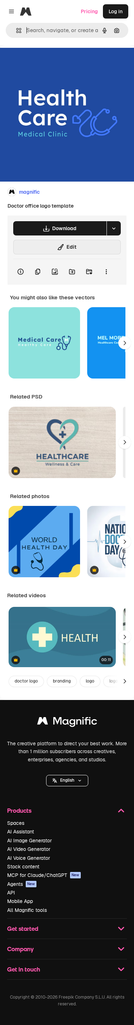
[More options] (106, 272)
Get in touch (23, 969)
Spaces (15, 823)
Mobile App (20, 901)
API (11, 892)
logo (90, 681)
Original (46, 61)
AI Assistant (20, 831)
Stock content (23, 866)
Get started (22, 928)
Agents (21, 884)
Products (19, 810)
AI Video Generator (28, 849)
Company (20, 949)
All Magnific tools (27, 910)
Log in (116, 11)
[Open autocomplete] (16, 30)
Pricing (89, 11)
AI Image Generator (29, 840)
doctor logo (26, 681)
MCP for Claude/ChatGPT (43, 875)
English (67, 780)
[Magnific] (67, 722)
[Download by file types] (113, 228)
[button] (67, 780)
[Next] (124, 343)
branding (62, 681)
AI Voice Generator (28, 858)
